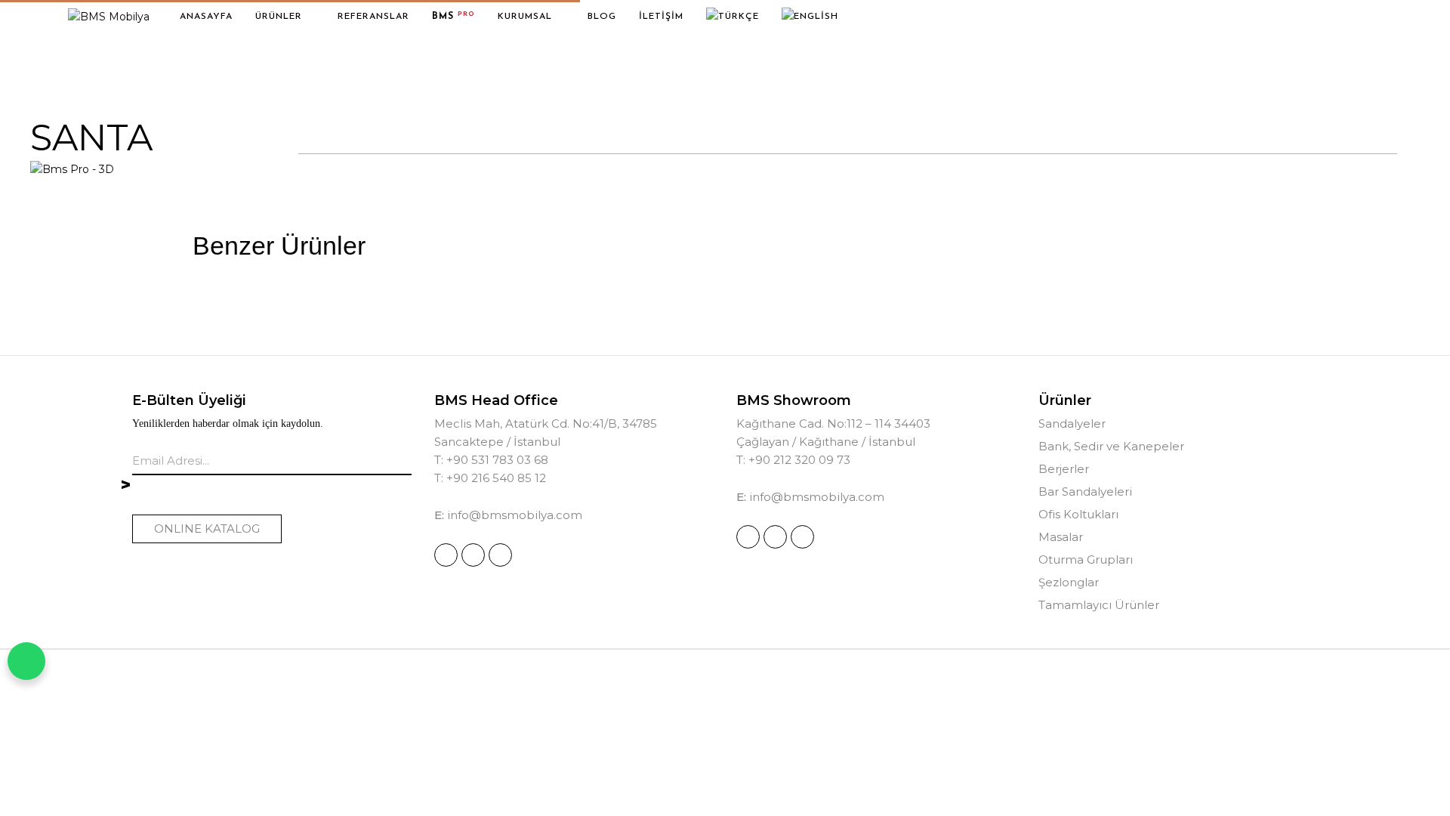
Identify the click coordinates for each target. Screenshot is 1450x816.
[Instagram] (446, 555)
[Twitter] (500, 555)
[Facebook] (473, 555)
